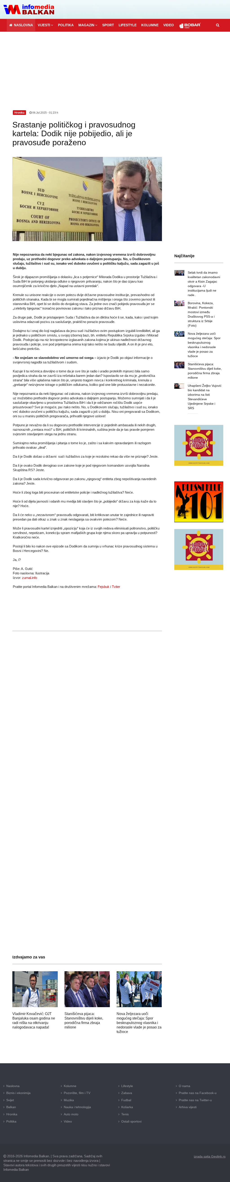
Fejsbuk (103, 587)
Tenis (125, 1114)
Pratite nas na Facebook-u (198, 1093)
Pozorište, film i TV (77, 1093)
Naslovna (13, 1086)
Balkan (11, 1107)
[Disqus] (87, 767)
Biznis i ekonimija (18, 1093)
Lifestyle (127, 1086)
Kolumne (70, 1086)
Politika (11, 1121)
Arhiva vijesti (188, 1107)
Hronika (11, 1114)
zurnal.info (29, 578)
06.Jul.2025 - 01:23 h (45, 112)
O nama (184, 1086)
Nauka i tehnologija (77, 1107)
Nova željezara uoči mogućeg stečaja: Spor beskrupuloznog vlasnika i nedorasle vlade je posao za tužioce (139, 1023)
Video (68, 1121)
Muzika (69, 1100)
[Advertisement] (115, 65)
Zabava (126, 1093)
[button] (45, 25)
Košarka (127, 1107)
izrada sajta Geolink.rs (210, 1156)
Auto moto (71, 1114)
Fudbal (126, 1100)
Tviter (116, 587)
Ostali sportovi (131, 1121)
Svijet (10, 1100)
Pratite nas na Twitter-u (195, 1100)
